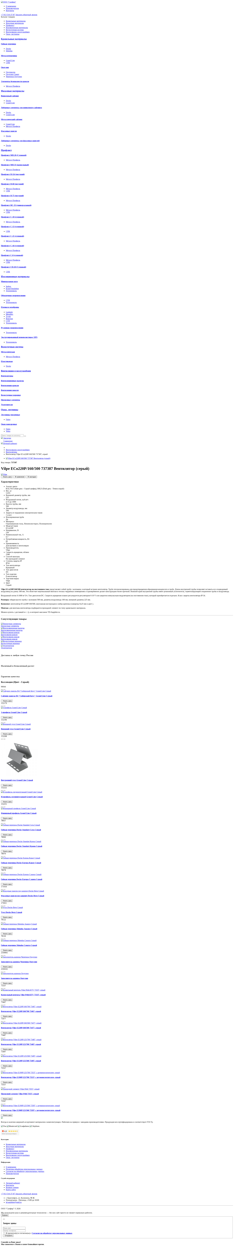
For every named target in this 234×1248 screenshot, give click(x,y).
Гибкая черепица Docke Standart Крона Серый (21, 846)
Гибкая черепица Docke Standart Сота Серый (21, 830)
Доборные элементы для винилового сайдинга (21, 108)
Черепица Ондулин (14, 77)
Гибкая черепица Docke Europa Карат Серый (21, 863)
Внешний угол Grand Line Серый (15, 729)
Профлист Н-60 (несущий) (12, 184)
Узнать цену (7, 477)
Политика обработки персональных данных (24, 1169)
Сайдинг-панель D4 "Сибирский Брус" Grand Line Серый (26, 696)
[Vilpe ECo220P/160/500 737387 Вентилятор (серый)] (28, 458)
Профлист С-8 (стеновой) (12, 255)
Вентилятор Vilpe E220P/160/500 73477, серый (21, 1028)
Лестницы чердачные (10, 415)
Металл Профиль (13, 86)
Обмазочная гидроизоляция (13, 295)
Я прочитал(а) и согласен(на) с (38, 1233)
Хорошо (5, 1215)
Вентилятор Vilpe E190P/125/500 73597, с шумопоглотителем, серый (30, 1110)
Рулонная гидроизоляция (12, 328)
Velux (8, 431)
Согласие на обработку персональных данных (25, 1171)
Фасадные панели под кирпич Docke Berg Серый (22, 896)
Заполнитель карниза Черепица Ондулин (19, 962)
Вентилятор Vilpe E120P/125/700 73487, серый (21, 1044)
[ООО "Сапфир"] (2, 1118)
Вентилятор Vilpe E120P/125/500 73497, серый (21, 1061)
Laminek (9, 312)
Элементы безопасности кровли (15, 81)
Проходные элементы (10, 400)
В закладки (31, 477)
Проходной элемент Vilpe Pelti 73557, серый (20, 1094)
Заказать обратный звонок (26, 15)
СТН (8, 300)
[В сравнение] (2, 689)
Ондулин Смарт (12, 74)
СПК (8, 63)
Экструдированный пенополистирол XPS (19, 337)
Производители (12, 8)
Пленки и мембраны (10, 307)
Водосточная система (15, 30)
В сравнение (19, 477)
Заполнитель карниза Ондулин (14, 978)
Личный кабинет (10, 443)
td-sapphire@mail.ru (14, 1202)
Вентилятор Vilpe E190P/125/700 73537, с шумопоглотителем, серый (30, 1077)
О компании (11, 6)
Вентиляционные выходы (12, 381)
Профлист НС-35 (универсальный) (16, 205)
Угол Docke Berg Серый (11, 912)
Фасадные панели (9, 131)
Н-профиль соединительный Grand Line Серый (22, 797)
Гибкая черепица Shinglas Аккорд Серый (19, 929)
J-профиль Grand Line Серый (14, 712)
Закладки (7, 438)
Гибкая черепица (8, 44)
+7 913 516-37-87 (8, 15)
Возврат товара (12, 1187)
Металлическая (8, 352)
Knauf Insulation (12, 289)
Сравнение (8, 441)
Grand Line (10, 60)
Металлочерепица (9, 56)
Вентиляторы (7, 376)
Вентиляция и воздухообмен (18, 32)
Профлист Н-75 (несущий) (12, 196)
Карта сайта (11, 1190)
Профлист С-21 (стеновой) (12, 236)
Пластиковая (7, 361)
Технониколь (11, 291)
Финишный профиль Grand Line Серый (18, 813)
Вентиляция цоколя (10, 390)
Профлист (10, 25)
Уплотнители (7, 405)
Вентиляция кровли (10, 385)
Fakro (8, 419)
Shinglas (9, 51)
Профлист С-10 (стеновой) (12, 217)
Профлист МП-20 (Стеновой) (13, 155)
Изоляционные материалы (17, 28)
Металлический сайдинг (11, 119)
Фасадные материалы (15, 23)
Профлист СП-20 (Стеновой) (13, 267)
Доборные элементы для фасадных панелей (20, 141)
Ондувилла (10, 72)
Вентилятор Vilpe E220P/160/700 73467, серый (21, 1011)
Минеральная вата (9, 281)
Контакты (10, 10)
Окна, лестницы (12, 34)
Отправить (8, 1236)
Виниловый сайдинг (10, 96)
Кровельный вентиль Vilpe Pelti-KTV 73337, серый (23, 995)
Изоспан (9, 319)
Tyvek (8, 316)
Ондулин (5, 67)
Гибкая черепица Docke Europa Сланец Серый (21, 879)
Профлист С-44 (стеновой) (12, 246)
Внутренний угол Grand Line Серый (17, 780)
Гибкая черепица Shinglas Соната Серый (19, 945)
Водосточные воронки (11, 395)
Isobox (8, 286)
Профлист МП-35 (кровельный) (15, 165)
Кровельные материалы (16, 21)
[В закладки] (4, 689)
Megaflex (9, 314)
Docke (8, 49)
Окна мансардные (9, 424)
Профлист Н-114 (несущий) (13, 174)
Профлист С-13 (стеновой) (12, 227)
